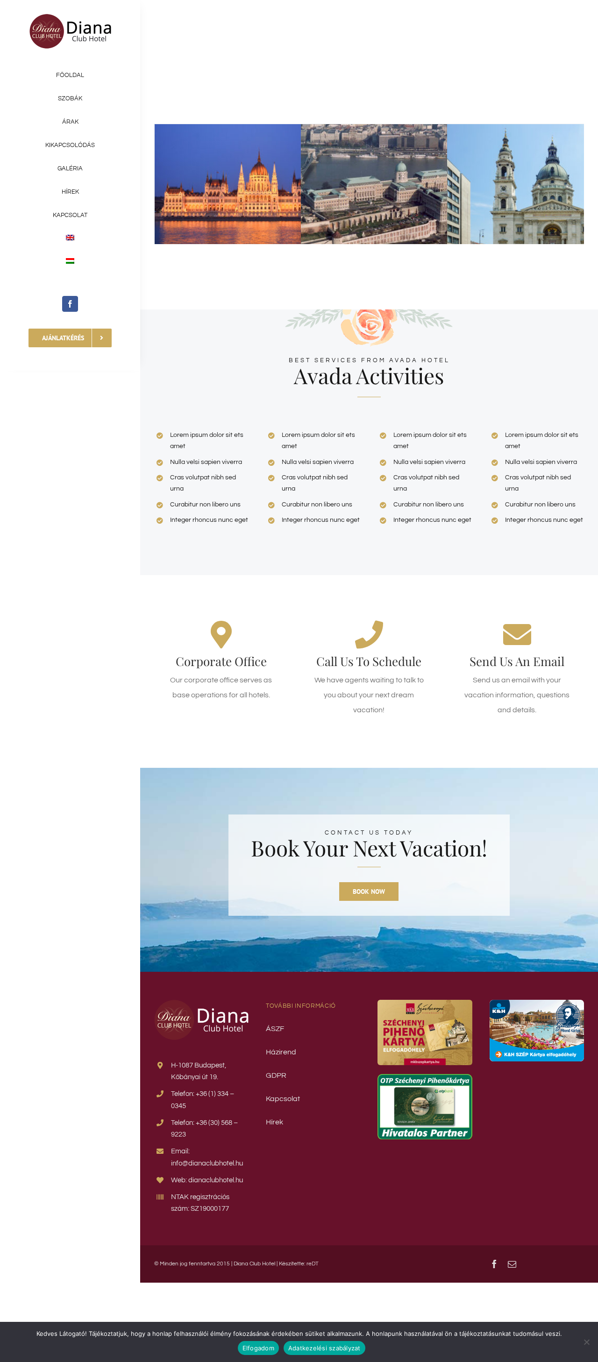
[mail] (512, 1264)
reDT (312, 1264)
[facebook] (70, 304)
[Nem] (586, 1342)
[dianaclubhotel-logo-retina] (70, 17)
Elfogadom (258, 1348)
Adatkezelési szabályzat (324, 1348)
